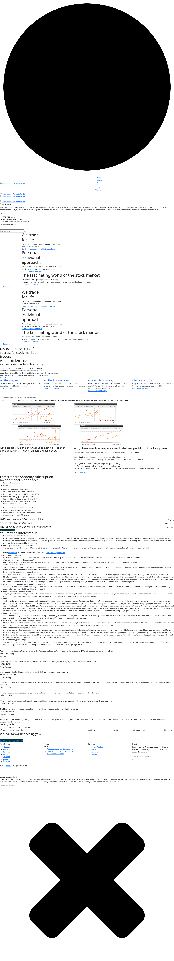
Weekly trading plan (9, 380)
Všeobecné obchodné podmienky (60, 749)
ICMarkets (95, 752)
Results (98, 177)
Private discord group (142, 380)
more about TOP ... (7, 388)
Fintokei (94, 754)
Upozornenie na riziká (55, 754)
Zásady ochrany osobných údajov (60, 751)
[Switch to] (98, 190)
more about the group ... (141, 388)
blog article (12, 553)
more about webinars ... (53, 388)
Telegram (99, 185)
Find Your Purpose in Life (55, 553)
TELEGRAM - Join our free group (12, 378)
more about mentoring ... (97, 391)
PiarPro (8, 766)
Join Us (98, 182)
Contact (98, 187)
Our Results (81, 472)
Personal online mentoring (100, 380)
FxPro (93, 749)
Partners (98, 180)
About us (98, 175)
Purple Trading (97, 747)
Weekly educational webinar (57, 380)
